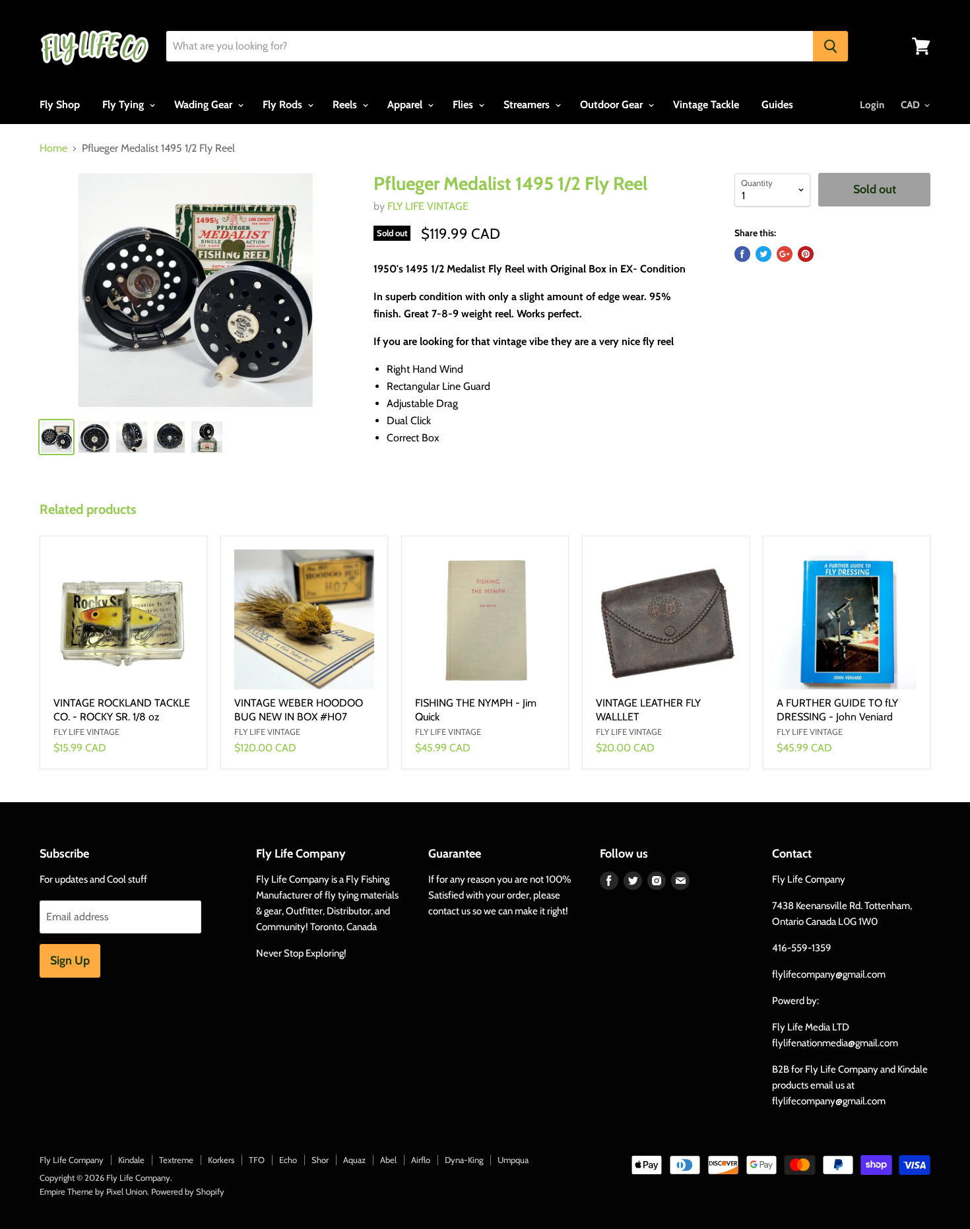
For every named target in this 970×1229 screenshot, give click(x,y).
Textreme (176, 1159)
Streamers (527, 104)
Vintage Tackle (706, 104)
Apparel (406, 104)
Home (53, 148)
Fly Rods (284, 104)
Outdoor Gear (612, 104)
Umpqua (513, 1159)
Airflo (420, 1159)
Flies (464, 104)
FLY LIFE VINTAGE (428, 206)
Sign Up (70, 960)
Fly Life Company (72, 1159)
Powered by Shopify (187, 1191)
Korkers (221, 1159)
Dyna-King (464, 1159)
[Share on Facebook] (742, 254)
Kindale (131, 1159)
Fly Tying (124, 104)
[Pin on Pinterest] (806, 254)
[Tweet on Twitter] (763, 254)
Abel (388, 1159)
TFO (257, 1159)
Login (872, 105)
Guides (777, 104)
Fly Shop (60, 104)
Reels (346, 104)
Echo (288, 1159)
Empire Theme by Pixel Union (93, 1191)
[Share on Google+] (784, 254)
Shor (320, 1159)
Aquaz (354, 1159)
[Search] (830, 46)
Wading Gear (204, 104)
